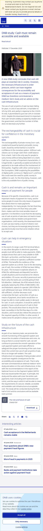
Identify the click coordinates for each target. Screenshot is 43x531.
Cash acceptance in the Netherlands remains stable (20, 434)
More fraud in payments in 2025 (18, 459)
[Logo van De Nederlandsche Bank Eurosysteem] (3, 20)
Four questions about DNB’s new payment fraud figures (18, 447)
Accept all (21, 515)
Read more (22, 14)
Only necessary (21, 522)
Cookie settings (22, 527)
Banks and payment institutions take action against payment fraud (20, 471)
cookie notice (26, 509)
